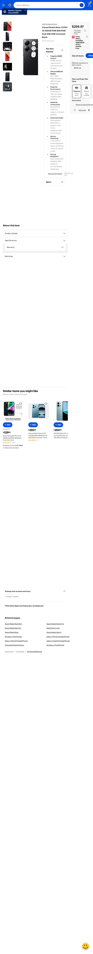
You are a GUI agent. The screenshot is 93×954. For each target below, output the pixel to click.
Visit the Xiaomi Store (49, 24)
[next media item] (33, 55)
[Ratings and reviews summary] (64, 590)
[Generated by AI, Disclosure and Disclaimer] (72, 174)
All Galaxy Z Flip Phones (13, 637)
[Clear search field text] (78, 5)
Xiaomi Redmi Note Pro (13, 628)
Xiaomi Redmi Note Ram (13, 624)
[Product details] (64, 233)
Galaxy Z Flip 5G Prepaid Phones (16, 641)
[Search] (82, 5)
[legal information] (85, 30)
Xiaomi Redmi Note (11, 632)
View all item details (55, 174)
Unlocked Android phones (14, 645)
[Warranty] (62, 247)
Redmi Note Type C (53, 628)
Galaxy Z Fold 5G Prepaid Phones (58, 641)
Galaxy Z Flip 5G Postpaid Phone (57, 637)
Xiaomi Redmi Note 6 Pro (55, 624)
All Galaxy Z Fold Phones (55, 645)
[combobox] (49, 5)
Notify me (77, 68)
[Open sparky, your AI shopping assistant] (85, 946)
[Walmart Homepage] (10, 5)
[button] (29, 57)
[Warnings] (64, 256)
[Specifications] (64, 240)
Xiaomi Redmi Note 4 (53, 632)
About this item (11, 225)
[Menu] (4, 5)
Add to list (82, 110)
